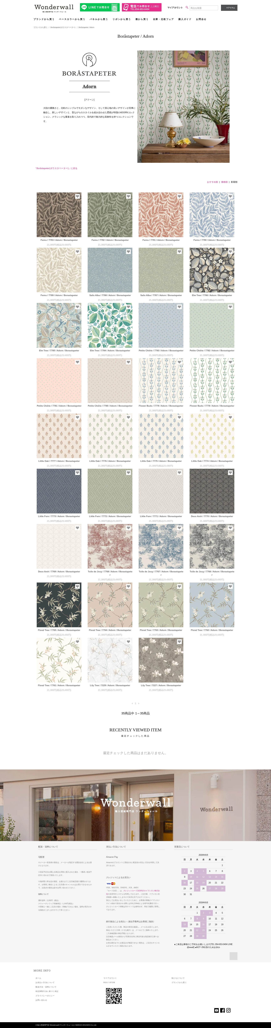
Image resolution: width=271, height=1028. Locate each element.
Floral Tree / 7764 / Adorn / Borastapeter (110, 630)
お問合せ (201, 19)
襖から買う (142, 19)
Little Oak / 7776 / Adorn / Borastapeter (110, 461)
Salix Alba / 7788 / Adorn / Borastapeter (110, 295)
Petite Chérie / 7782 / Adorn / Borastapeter (212, 350)
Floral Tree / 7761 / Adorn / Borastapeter (59, 685)
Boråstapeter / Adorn (86, 27)
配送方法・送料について (46, 987)
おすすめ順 (212, 182)
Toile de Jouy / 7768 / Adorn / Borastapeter (110, 573)
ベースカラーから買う (72, 19)
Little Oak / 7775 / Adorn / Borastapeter (161, 461)
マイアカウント (175, 7)
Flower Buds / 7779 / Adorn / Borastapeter (161, 406)
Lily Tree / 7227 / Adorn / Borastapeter (161, 685)
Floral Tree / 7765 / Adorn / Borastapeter (59, 630)
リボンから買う (122, 19)
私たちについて (178, 978)
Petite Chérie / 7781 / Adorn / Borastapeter (59, 406)
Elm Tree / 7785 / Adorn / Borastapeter (59, 350)
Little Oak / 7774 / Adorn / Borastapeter (212, 461)
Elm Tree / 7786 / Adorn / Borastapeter (212, 295)
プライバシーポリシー (45, 996)
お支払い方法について (45, 982)
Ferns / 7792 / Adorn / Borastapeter (110, 240)
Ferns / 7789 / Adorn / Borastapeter (59, 295)
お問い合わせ (41, 1000)
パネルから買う (99, 19)
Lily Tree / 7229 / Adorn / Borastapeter (110, 685)
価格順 (224, 182)
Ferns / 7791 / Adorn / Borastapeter (161, 240)
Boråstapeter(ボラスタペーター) (62, 27)
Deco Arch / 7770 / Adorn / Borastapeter (212, 516)
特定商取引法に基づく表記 (47, 991)
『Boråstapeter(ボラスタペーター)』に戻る (55, 168)
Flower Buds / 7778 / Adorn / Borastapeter (212, 406)
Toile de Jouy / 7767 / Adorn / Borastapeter (161, 573)
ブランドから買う (44, 19)
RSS (105, 982)
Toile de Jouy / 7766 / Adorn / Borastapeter (212, 573)
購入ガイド (185, 19)
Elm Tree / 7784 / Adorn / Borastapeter (110, 350)
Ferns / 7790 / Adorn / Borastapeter (212, 240)
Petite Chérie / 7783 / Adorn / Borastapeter (161, 350)
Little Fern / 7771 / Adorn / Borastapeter (161, 516)
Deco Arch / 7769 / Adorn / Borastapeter (59, 571)
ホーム (38, 978)
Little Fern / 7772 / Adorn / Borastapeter (110, 516)
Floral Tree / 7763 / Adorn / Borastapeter (161, 630)
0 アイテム (231, 8)
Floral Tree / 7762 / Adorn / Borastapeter (212, 630)
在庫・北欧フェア (163, 19)
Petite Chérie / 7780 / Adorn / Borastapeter (110, 406)
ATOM (112, 982)
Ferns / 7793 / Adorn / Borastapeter (59, 240)
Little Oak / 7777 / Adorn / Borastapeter (59, 461)
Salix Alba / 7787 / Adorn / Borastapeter (161, 295)
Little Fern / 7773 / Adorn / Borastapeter (59, 516)
